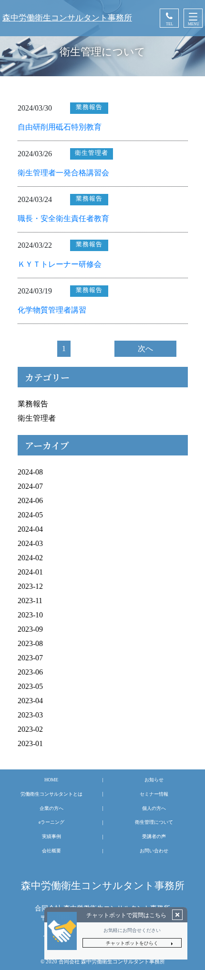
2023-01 (30, 743)
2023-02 (30, 729)
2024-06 (30, 500)
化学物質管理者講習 (52, 310)
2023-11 (30, 600)
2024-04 (30, 529)
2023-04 (30, 701)
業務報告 (33, 404)
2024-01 (30, 572)
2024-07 (30, 486)
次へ (145, 348)
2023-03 (30, 715)
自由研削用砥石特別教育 (60, 127)
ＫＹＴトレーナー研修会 (60, 264)
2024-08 (30, 472)
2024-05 (30, 515)
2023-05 (30, 686)
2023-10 (30, 615)
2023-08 (30, 643)
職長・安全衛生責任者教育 (63, 218)
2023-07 (30, 658)
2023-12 (30, 586)
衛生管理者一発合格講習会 (63, 173)
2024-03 (30, 543)
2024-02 (30, 558)
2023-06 (30, 672)
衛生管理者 (37, 418)
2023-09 (30, 629)
